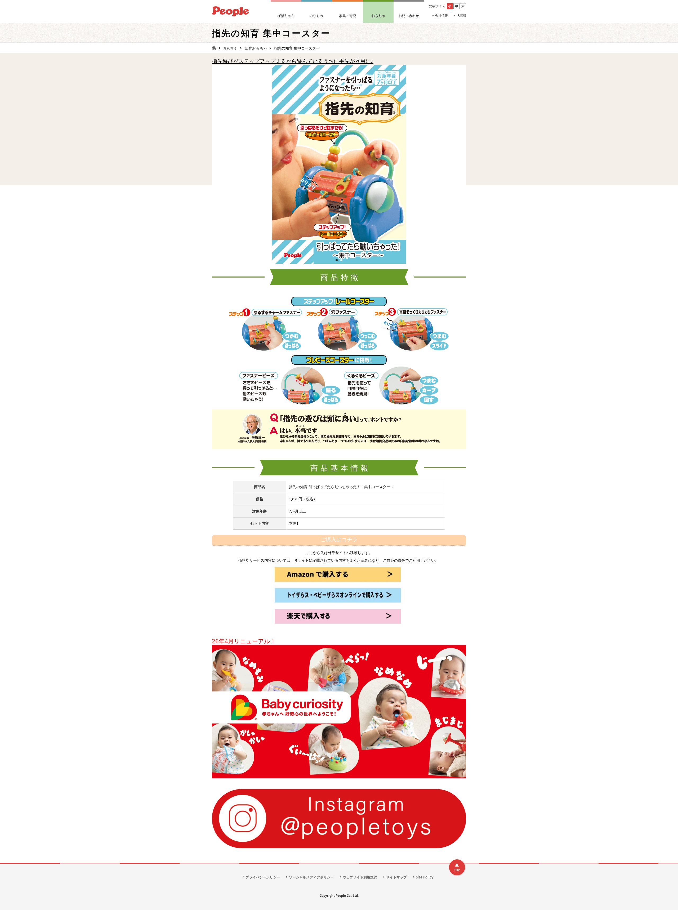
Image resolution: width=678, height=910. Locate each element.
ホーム (216, 48)
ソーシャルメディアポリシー (311, 877)
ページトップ (457, 867)
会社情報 (441, 15)
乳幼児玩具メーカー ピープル (230, 11)
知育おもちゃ (256, 48)
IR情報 (461, 15)
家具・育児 (347, 11)
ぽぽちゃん (286, 11)
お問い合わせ (409, 11)
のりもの (316, 11)
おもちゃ (378, 11)
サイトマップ (396, 877)
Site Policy (424, 877)
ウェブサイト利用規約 (360, 877)
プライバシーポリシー (263, 877)
